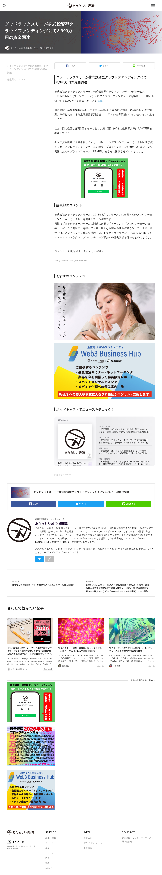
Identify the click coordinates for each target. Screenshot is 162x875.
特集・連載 (50, 838)
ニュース (38, 48)
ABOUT (48, 868)
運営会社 (88, 838)
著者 (47, 863)
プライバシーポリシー (94, 843)
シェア (72, 65)
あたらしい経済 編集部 (51, 523)
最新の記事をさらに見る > (142, 680)
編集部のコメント (16, 79)
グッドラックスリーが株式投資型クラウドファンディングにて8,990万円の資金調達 (27, 69)
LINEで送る (140, 65)
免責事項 (88, 848)
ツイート (106, 65)
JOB (47, 858)
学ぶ (47, 848)
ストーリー (50, 843)
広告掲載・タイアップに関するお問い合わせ (137, 840)
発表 (99, 100)
